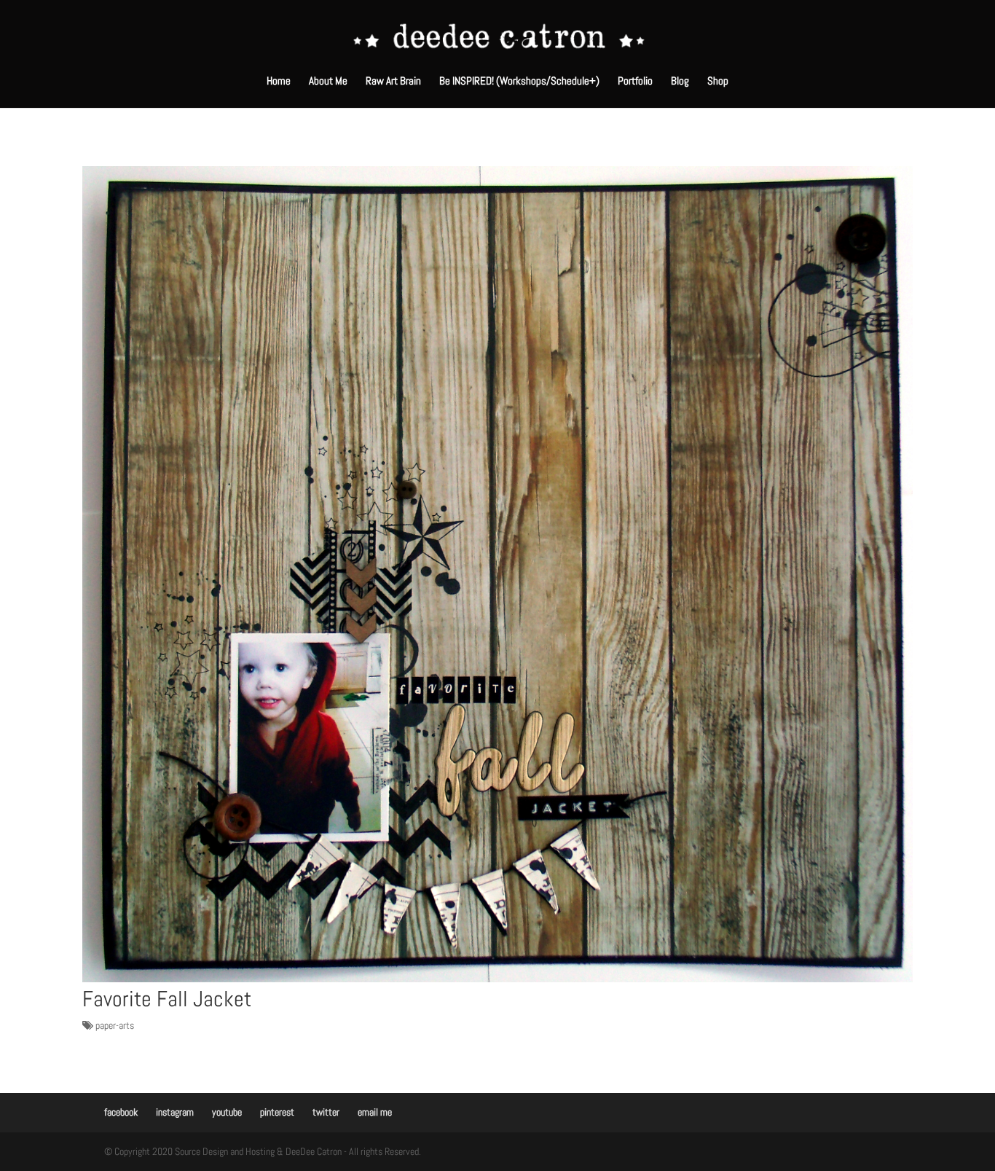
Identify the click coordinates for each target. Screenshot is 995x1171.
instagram (175, 1112)
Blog (680, 81)
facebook (121, 1112)
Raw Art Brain (393, 81)
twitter (325, 1112)
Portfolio (635, 81)
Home (279, 81)
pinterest (277, 1112)
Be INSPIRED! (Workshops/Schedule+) (519, 81)
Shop (717, 81)
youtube (227, 1112)
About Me (328, 81)
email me (375, 1112)
